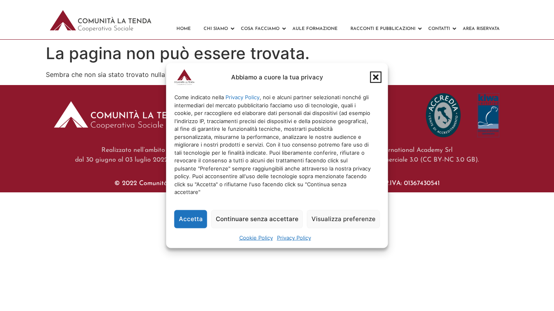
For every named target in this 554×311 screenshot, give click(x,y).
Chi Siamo (216, 29)
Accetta (191, 219)
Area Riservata (481, 29)
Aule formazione (314, 29)
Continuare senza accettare (257, 219)
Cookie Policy (256, 237)
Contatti (439, 29)
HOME (183, 29)
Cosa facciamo (260, 29)
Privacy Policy (242, 97)
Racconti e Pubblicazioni (382, 29)
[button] (376, 77)
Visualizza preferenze (343, 219)
